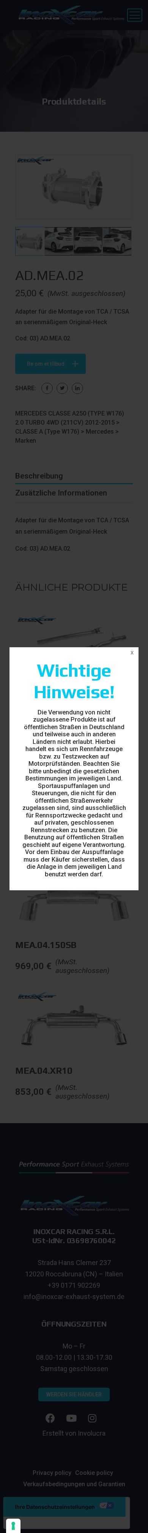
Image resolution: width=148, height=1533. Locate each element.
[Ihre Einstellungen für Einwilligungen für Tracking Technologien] (13, 1526)
